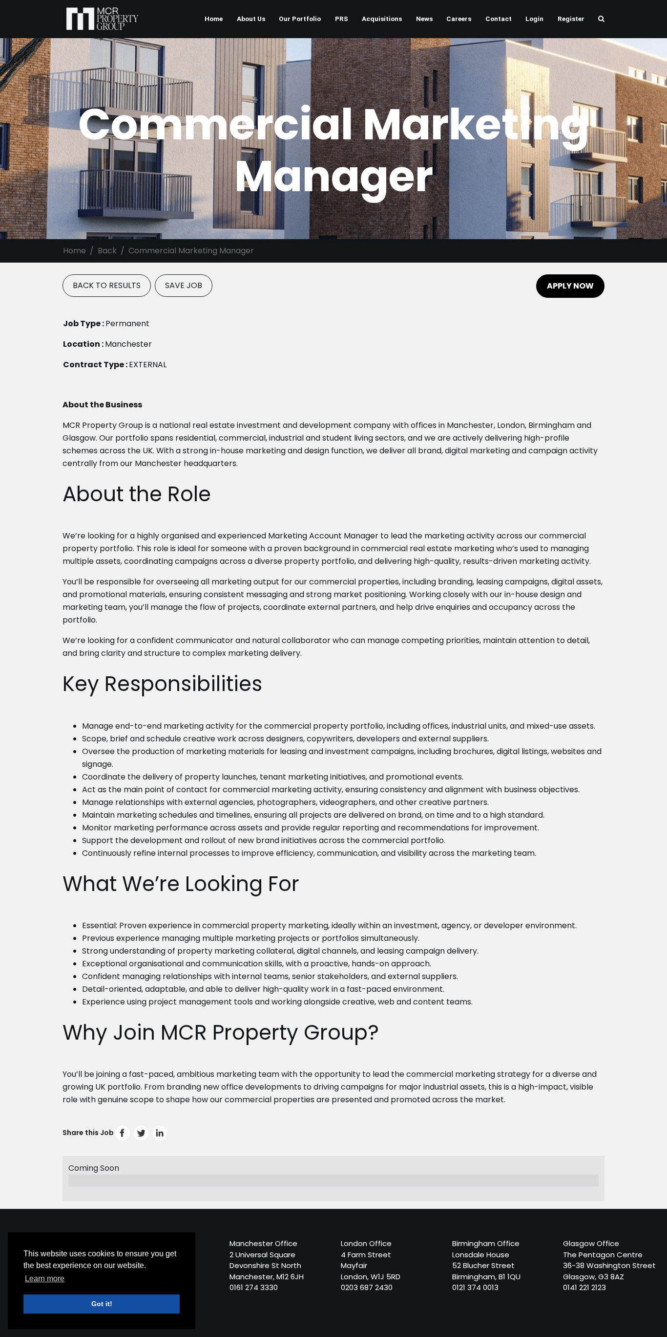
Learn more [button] (44, 1278)
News (424, 18)
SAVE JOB (183, 285)
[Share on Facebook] (123, 1132)
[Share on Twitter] (142, 1132)
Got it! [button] (101, 1304)
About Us (251, 18)
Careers (458, 18)
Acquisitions (382, 18)
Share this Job (89, 1132)
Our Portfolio (300, 18)
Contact (498, 18)
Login (534, 18)
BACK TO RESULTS (107, 285)
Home (214, 18)
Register (571, 18)
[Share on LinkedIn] (159, 1132)
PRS (341, 18)
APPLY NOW (570, 285)
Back (107, 250)
